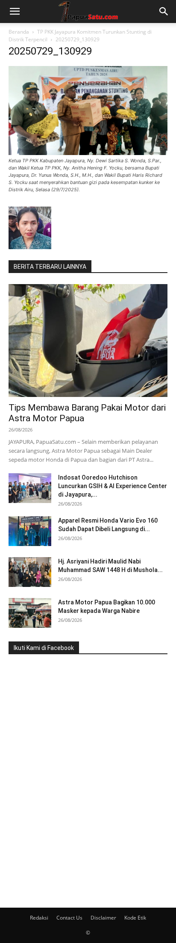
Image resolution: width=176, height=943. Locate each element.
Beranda (19, 31)
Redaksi (39, 917)
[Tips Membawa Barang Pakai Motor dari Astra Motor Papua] (88, 340)
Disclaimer (103, 917)
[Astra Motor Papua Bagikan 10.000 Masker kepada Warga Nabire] (30, 613)
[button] (14, 11)
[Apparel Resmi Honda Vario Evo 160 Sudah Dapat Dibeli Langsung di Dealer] (30, 531)
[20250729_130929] (88, 152)
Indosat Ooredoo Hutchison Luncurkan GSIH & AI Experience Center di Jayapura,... (112, 486)
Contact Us (69, 917)
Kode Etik (135, 917)
